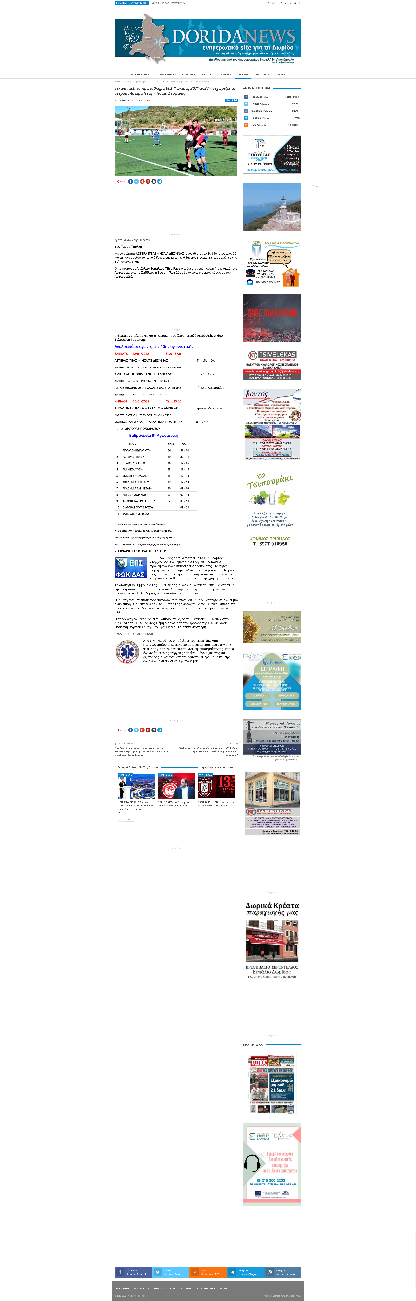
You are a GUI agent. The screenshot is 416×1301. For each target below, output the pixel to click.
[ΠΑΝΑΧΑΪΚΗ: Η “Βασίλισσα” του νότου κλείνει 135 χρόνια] (216, 786)
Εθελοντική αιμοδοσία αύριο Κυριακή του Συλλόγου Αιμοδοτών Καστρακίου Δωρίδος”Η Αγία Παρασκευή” (208, 751)
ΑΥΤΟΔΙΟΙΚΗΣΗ (165, 74)
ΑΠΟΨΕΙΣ (280, 74)
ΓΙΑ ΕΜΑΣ (224, 1288)
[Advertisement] (99, 134)
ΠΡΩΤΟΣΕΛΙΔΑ (178, 3)
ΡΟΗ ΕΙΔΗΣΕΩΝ (140, 74)
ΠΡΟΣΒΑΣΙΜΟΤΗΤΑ (188, 1288)
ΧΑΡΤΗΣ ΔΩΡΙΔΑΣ (160, 3)
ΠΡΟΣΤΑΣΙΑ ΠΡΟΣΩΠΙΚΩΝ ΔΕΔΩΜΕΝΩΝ (153, 1288)
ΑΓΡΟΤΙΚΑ (225, 74)
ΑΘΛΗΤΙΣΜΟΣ (231, 100)
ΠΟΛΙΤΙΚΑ (206, 74)
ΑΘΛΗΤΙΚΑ (243, 74)
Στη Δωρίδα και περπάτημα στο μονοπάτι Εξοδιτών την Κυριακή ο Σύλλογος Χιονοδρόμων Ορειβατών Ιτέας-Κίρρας (142, 751)
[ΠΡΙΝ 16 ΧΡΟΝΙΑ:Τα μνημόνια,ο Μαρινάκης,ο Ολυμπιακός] (176, 786)
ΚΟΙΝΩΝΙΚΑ (188, 74)
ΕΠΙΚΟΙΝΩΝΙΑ (208, 1288)
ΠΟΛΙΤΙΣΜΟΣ (261, 74)
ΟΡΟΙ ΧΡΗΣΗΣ (122, 1288)
